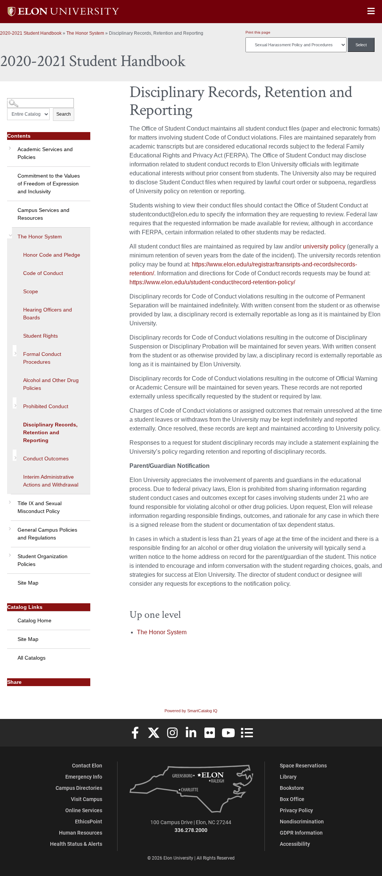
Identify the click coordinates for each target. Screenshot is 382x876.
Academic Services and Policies (45, 153)
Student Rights (40, 336)
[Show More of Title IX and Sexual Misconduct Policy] (9, 499)
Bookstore (292, 787)
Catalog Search (21, 100)
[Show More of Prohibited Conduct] (14, 403)
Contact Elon (87, 765)
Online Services (83, 810)
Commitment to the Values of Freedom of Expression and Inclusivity (49, 183)
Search (63, 114)
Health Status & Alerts (76, 843)
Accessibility (295, 843)
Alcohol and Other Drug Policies (51, 384)
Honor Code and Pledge (51, 255)
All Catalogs (32, 658)
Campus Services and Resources (43, 214)
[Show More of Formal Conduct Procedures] (14, 350)
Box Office (292, 799)
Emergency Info (83, 776)
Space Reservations (303, 765)
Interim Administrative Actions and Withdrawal (50, 481)
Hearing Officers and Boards (47, 313)
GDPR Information (301, 832)
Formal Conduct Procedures (42, 358)
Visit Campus (86, 799)
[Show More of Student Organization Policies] (9, 552)
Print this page (257, 32)
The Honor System (85, 33)
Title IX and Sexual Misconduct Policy (40, 507)
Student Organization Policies (43, 560)
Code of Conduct (43, 273)
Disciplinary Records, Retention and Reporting (50, 432)
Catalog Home (34, 620)
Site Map (28, 583)
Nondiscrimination (302, 821)
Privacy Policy (296, 810)
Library (288, 776)
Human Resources (80, 832)
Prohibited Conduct (45, 406)
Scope (30, 291)
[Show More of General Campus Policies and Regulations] (9, 526)
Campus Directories (79, 787)
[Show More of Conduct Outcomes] (14, 455)
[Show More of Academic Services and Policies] (9, 145)
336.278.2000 (191, 829)
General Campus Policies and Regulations (47, 534)
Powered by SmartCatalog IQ (191, 710)
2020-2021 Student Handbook (31, 33)
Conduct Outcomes (46, 459)
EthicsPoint (88, 821)
